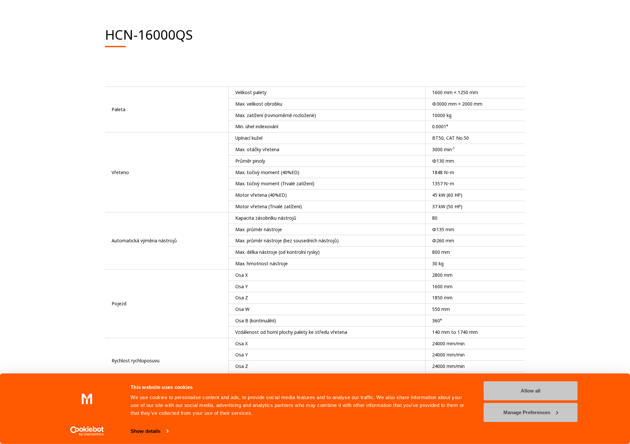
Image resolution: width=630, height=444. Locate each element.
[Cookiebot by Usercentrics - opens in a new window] (87, 431)
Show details (145, 431)
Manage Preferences (526, 412)
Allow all (530, 391)
